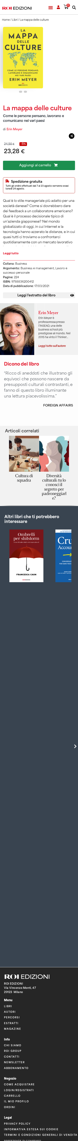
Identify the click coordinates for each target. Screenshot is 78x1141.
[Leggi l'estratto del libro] (72, 295)
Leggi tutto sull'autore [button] (52, 345)
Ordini (9, 1107)
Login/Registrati (19, 1090)
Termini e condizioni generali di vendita (40, 1135)
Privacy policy (17, 1123)
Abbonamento (16, 1068)
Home (6, 19)
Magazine (12, 1029)
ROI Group (13, 1051)
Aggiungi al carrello (35, 165)
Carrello (12, 1096)
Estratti (11, 1023)
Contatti (12, 1056)
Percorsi (12, 1017)
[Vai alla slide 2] (25, 92)
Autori (10, 1012)
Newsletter (14, 1062)
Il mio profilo (16, 1101)
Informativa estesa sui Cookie (31, 1129)
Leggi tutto (11, 253)
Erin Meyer (14, 129)
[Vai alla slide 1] (20, 92)
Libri (15, 19)
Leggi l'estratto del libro (36, 294)
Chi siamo (12, 1045)
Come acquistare (19, 1084)
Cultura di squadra (24, 478)
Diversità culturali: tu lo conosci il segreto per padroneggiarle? (54, 487)
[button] (50, 7)
